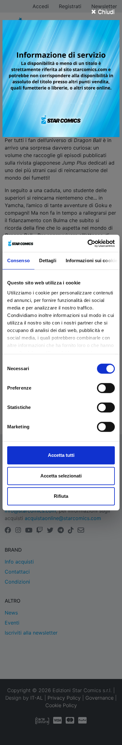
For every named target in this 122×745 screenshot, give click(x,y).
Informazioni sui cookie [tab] (91, 260)
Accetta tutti (61, 455)
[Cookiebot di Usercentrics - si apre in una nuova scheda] (88, 243)
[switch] (106, 388)
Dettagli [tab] (47, 260)
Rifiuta (61, 496)
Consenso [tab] (18, 260)
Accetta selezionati (61, 475)
